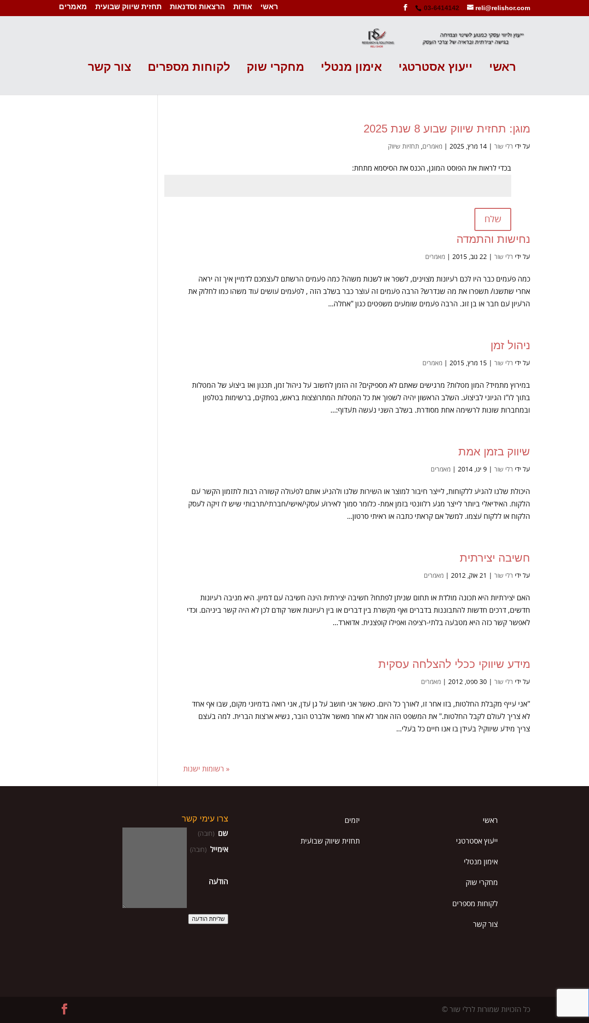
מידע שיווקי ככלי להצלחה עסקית (454, 664)
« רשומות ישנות (206, 769)
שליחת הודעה (208, 919)
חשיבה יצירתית (495, 558)
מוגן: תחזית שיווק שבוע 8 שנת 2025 (447, 128)
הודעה (218, 881)
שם (213, 833)
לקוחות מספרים (189, 67)
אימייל (209, 849)
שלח (493, 219)
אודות (242, 7)
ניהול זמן (510, 345)
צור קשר (109, 67)
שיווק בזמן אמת (494, 451)
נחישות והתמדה (493, 239)
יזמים (352, 820)
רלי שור (503, 146)
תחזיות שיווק (403, 146)
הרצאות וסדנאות (197, 7)
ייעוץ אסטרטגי (435, 67)
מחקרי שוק (275, 67)
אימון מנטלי (351, 67)
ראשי (269, 7)
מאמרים (73, 7)
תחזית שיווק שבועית (128, 7)
